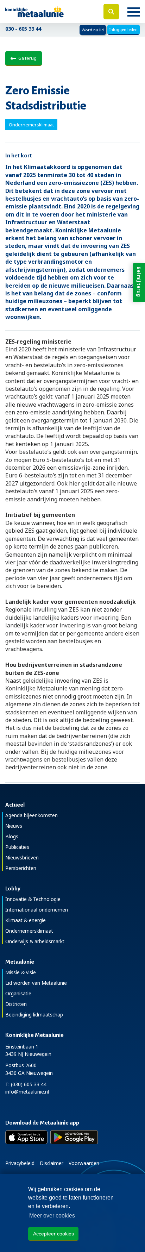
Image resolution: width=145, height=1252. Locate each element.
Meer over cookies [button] (52, 1216)
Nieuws (13, 825)
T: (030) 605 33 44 (25, 1084)
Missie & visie (20, 972)
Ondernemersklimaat (29, 930)
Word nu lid (93, 29)
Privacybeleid (19, 1163)
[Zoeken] (111, 11)
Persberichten (20, 868)
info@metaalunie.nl (27, 1091)
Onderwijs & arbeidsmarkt (34, 941)
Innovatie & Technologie (33, 899)
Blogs (11, 836)
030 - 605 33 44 (23, 28)
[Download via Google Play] (74, 1137)
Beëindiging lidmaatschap (34, 1014)
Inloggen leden (123, 29)
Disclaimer (51, 1163)
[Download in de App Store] (26, 1137)
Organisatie (18, 993)
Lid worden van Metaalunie (36, 982)
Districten (16, 1004)
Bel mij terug (139, 282)
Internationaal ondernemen (36, 909)
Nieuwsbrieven (22, 857)
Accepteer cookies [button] (53, 1234)
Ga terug (26, 58)
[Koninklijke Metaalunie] (48, 11)
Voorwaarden (84, 1163)
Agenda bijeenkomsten (31, 815)
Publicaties (17, 847)
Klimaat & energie (25, 920)
